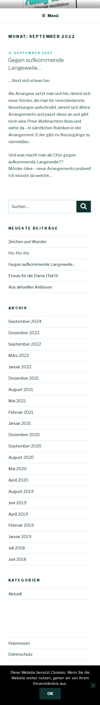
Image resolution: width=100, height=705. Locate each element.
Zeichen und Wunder (27, 241)
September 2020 (24, 446)
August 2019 (21, 491)
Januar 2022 (19, 366)
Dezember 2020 (24, 434)
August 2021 (20, 389)
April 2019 (18, 514)
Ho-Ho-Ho (18, 253)
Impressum (19, 643)
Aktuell (15, 593)
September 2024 (24, 321)
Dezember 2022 (23, 332)
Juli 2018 (16, 548)
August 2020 (21, 457)
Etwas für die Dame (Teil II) (33, 275)
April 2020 (18, 480)
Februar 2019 (21, 525)
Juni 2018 (17, 559)
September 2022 (24, 344)
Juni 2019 (17, 502)
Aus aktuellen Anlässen (30, 287)
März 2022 (18, 355)
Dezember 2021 (23, 378)
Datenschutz (20, 654)
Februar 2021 (21, 412)
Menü (53, 15)
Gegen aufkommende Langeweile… (42, 264)
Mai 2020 (17, 468)
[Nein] (93, 685)
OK (50, 693)
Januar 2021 (19, 423)
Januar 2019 (19, 536)
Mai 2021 (17, 400)
